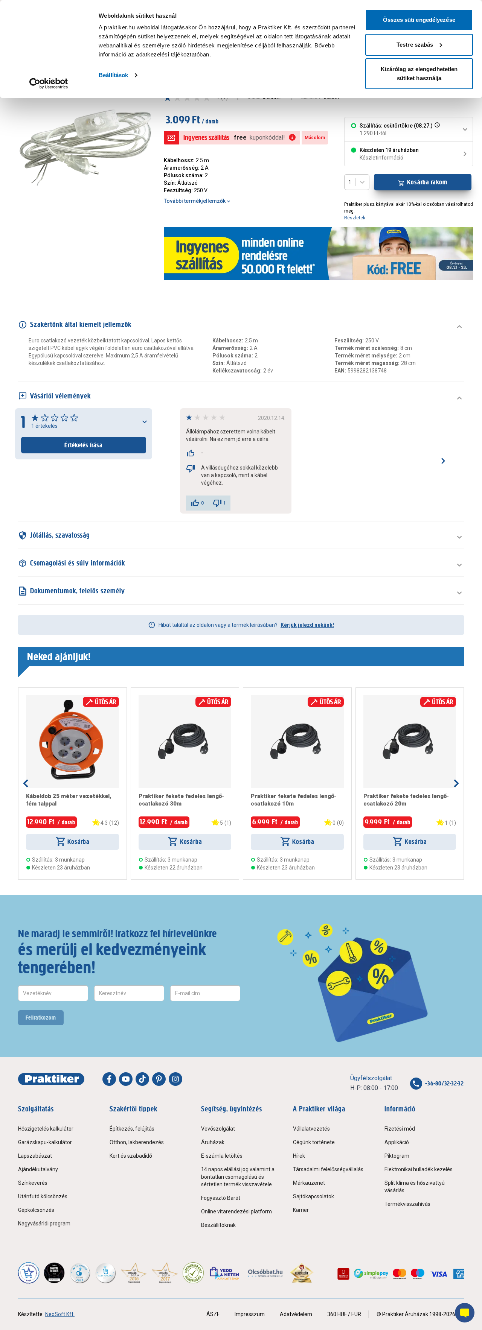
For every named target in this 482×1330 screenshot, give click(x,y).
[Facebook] (109, 1079)
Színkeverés (32, 1183)
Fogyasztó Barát (220, 1198)
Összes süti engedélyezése (419, 20)
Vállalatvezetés (311, 1129)
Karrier (301, 1210)
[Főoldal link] (51, 1079)
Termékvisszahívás (407, 1204)
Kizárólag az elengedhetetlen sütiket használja (419, 73)
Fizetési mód (399, 1129)
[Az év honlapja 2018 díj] (79, 1272)
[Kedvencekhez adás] (29, 698)
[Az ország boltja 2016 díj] (133, 1272)
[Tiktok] (142, 1079)
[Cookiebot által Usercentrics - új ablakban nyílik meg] (49, 83)
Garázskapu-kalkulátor (45, 1142)
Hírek (299, 1156)
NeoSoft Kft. (60, 1314)
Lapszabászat (35, 1156)
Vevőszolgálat (218, 1129)
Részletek (354, 217)
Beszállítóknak (218, 1225)
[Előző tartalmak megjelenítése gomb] (25, 783)
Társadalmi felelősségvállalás (328, 1169)
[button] (436, 129)
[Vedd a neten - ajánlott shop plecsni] (225, 1272)
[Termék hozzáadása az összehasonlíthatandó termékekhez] (39, 698)
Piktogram (396, 1156)
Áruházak (212, 1142)
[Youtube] (126, 1079)
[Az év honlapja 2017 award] (165, 1272)
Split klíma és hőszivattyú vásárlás (414, 1186)
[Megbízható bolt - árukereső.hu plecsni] (193, 1272)
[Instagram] (175, 1079)
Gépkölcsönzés (36, 1210)
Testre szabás (415, 44)
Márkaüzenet (309, 1183)
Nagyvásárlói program (44, 1224)
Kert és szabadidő (131, 1156)
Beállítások (113, 75)
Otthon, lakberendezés (137, 1142)
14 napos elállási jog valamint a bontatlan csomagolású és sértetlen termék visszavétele (238, 1176)
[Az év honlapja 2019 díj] (105, 1272)
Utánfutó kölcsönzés (42, 1196)
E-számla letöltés (222, 1156)
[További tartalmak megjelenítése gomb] (456, 783)
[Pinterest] (159, 1079)
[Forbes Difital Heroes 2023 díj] (54, 1272)
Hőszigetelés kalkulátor (45, 1129)
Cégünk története (314, 1142)
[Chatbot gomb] (464, 1312)
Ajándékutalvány (38, 1169)
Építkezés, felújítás (132, 1129)
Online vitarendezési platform (236, 1211)
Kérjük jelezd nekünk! (307, 625)
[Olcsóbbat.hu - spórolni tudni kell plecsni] (265, 1272)
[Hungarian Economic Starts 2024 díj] (28, 1272)
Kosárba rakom (427, 182)
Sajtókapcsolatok (313, 1196)
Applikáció (396, 1142)
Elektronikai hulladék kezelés (418, 1169)
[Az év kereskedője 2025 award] (302, 1272)
